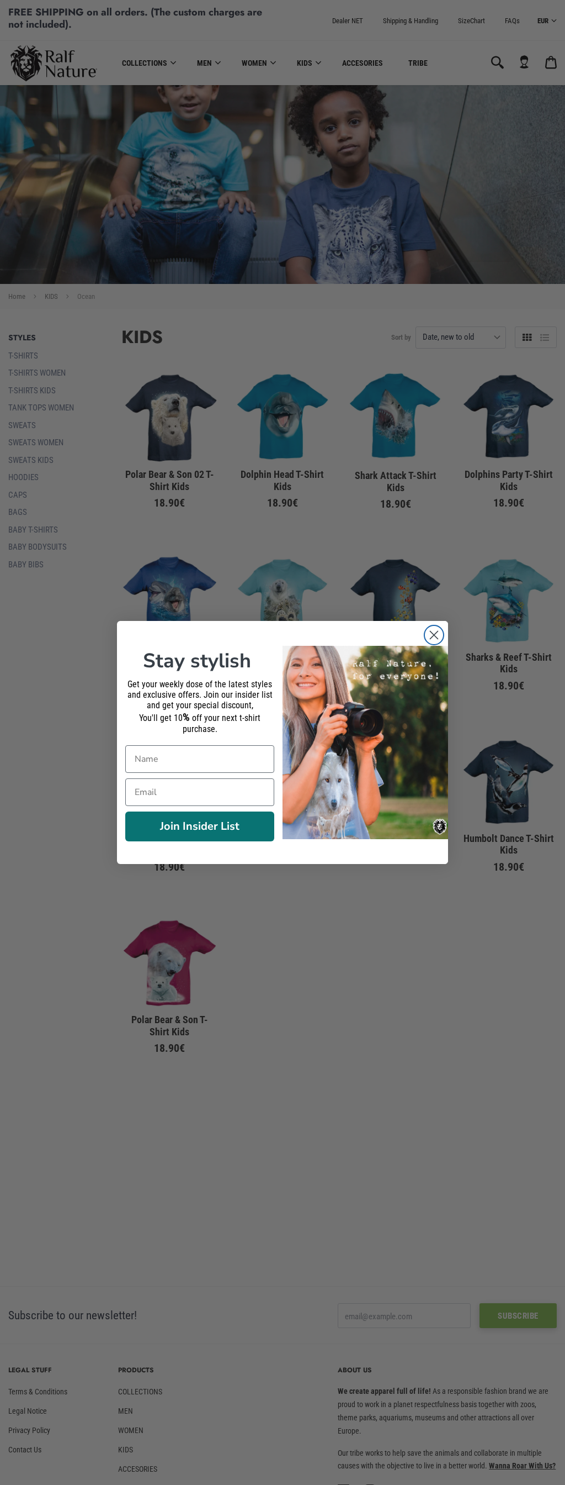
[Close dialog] (434, 635)
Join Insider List (199, 826)
